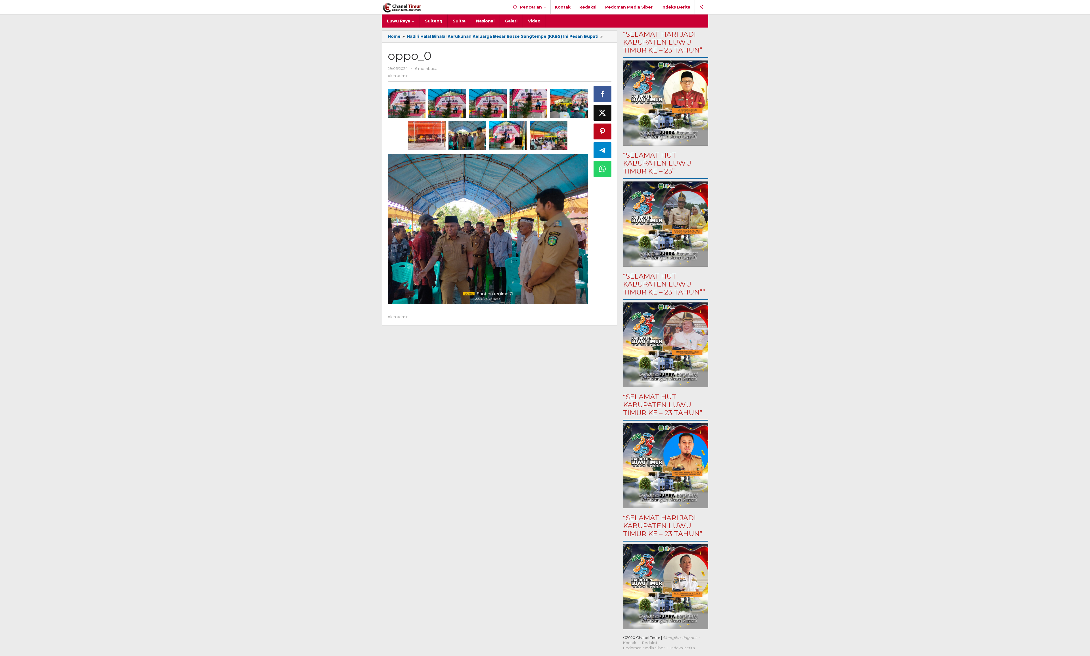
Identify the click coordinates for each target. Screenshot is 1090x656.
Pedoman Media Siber (644, 647)
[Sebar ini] (603, 94)
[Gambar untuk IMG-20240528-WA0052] (427, 135)
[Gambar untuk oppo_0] (447, 103)
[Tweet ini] (603, 113)
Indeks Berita (682, 647)
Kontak (629, 642)
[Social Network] (701, 7)
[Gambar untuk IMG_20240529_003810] (406, 103)
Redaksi (649, 642)
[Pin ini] (603, 131)
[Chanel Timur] (402, 7)
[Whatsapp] (603, 169)
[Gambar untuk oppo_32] (528, 103)
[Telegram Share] (603, 150)
